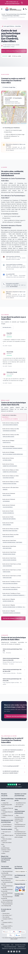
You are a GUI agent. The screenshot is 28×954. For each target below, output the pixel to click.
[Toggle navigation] (1, 9)
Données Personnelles (20, 944)
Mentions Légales (5, 944)
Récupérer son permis (4, 794)
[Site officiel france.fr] (10, 935)
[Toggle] (23, 9)
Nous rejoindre (6, 917)
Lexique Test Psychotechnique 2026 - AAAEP (6, 804)
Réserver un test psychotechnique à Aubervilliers (14, 51)
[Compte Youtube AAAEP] (17, 952)
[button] (14, 107)
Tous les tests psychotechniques (6, 867)
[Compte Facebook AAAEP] (8, 952)
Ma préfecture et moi (21, 803)
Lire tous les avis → (7, 327)
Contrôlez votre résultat (19, 895)
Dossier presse (6, 913)
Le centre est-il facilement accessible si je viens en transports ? (13, 750)
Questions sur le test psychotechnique (20, 794)
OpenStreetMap (23, 123)
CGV (12, 944)
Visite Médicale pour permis (20, 799)
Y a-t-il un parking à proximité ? (11, 766)
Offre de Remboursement (10, 946)
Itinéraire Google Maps (9, 87)
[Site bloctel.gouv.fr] (18, 935)
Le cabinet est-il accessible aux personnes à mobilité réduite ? (11, 772)
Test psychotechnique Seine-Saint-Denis (16, 14)
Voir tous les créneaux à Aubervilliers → (13, 618)
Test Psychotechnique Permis (7, 799)
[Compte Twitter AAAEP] (14, 952)
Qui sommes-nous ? (7, 915)
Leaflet (18, 123)
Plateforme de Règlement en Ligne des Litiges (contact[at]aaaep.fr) (14, 947)
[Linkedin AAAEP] (19, 952)
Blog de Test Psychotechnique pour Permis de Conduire (6, 859)
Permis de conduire (6, 829)
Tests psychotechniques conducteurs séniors (6, 847)
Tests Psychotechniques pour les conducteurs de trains (20, 831)
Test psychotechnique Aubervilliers (10, 15)
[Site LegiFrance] (6, 932)
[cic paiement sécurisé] (21, 889)
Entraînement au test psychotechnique (7, 821)
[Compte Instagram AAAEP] (11, 952)
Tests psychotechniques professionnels (20, 811)
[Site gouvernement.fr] (14, 932)
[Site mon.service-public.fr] (22, 932)
